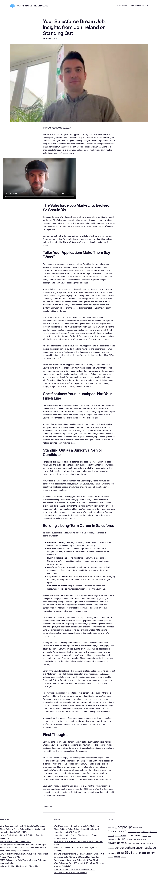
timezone (110, 857)
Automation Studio (117, 831)
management (132, 839)
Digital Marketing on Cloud (32, 5)
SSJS (128, 852)
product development (134, 843)
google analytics (112, 839)
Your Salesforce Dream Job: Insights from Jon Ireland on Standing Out (74, 27)
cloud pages (153, 832)
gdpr (149, 836)
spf (118, 852)
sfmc (109, 853)
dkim (130, 835)
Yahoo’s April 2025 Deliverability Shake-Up (19, 866)
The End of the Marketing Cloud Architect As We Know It (79, 854)
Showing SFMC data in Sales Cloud (15, 841)
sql (122, 853)
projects (143, 843)
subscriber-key (147, 852)
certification (144, 832)
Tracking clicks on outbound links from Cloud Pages (23, 844)
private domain (117, 843)
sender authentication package (135, 847)
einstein (145, 836)
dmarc (137, 835)
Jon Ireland (61, 144)
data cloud (111, 836)
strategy (135, 853)
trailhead (123, 857)
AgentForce (111, 827)
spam (113, 853)
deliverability (120, 835)
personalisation (141, 839)
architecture (137, 827)
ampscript (125, 827)
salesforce (111, 848)
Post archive (122, 6)
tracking (117, 857)
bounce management (134, 832)
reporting (150, 843)
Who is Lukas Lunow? (139, 6)
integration (123, 839)
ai (116, 827)
